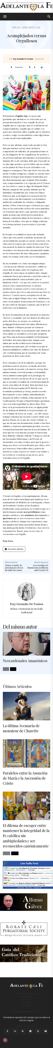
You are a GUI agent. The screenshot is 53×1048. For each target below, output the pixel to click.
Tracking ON (37, 887)
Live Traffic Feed (29, 863)
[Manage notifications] (5, 1040)
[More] (42, 67)
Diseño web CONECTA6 (26, 1026)
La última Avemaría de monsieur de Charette (21, 728)
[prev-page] (6, 669)
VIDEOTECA (26, 999)
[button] (4, 16)
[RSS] (23, 1031)
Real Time (28, 887)
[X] (38, 1031)
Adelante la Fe (31, 27)
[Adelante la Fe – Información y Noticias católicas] (26, 6)
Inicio (16, 27)
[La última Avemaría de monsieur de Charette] (26, 706)
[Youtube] (45, 1031)
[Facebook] (7, 1031)
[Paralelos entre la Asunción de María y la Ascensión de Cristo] (26, 753)
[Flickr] (15, 1031)
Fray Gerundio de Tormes (23, 59)
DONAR (26, 1005)
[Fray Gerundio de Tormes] (26, 591)
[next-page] (13, 669)
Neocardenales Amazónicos (25, 660)
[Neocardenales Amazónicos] (26, 644)
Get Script (20, 887)
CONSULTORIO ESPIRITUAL (26, 993)
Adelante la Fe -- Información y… (15, 870)
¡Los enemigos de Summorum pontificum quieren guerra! (37, 567)
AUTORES (26, 1002)
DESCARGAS (26, 996)
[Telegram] (30, 1031)
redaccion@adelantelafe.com (26, 1011)
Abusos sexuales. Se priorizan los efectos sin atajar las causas (14, 567)
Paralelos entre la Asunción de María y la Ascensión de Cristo (25, 778)
